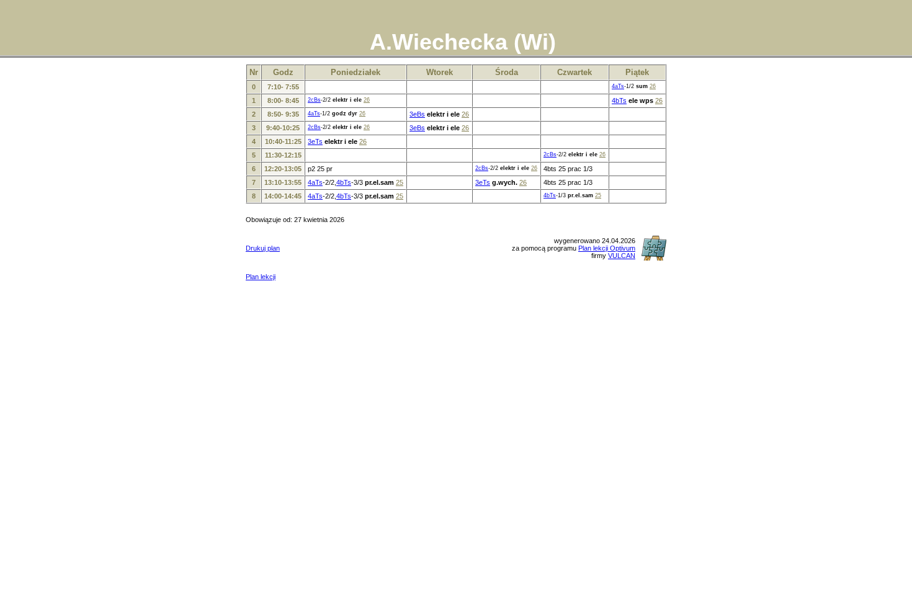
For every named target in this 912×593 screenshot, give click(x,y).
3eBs (417, 114)
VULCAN (621, 255)
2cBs (314, 100)
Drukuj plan (263, 248)
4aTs (618, 86)
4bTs (619, 100)
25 (399, 182)
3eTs (315, 141)
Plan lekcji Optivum (606, 248)
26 (653, 86)
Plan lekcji (260, 276)
